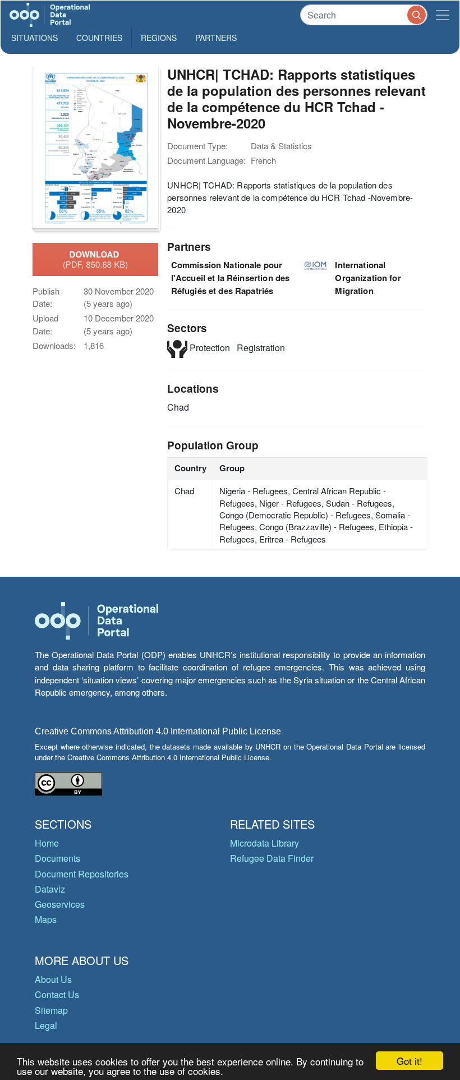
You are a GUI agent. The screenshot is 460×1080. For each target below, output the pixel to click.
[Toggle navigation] (442, 14)
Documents (57, 858)
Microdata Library (264, 843)
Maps (46, 919)
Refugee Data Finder (272, 858)
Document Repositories (81, 873)
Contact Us (57, 994)
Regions (159, 37)
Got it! (409, 1061)
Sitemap (51, 1010)
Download (95, 259)
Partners (216, 37)
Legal (46, 1025)
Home (47, 843)
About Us (53, 979)
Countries (99, 37)
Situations (34, 37)
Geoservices (60, 904)
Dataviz (50, 889)
